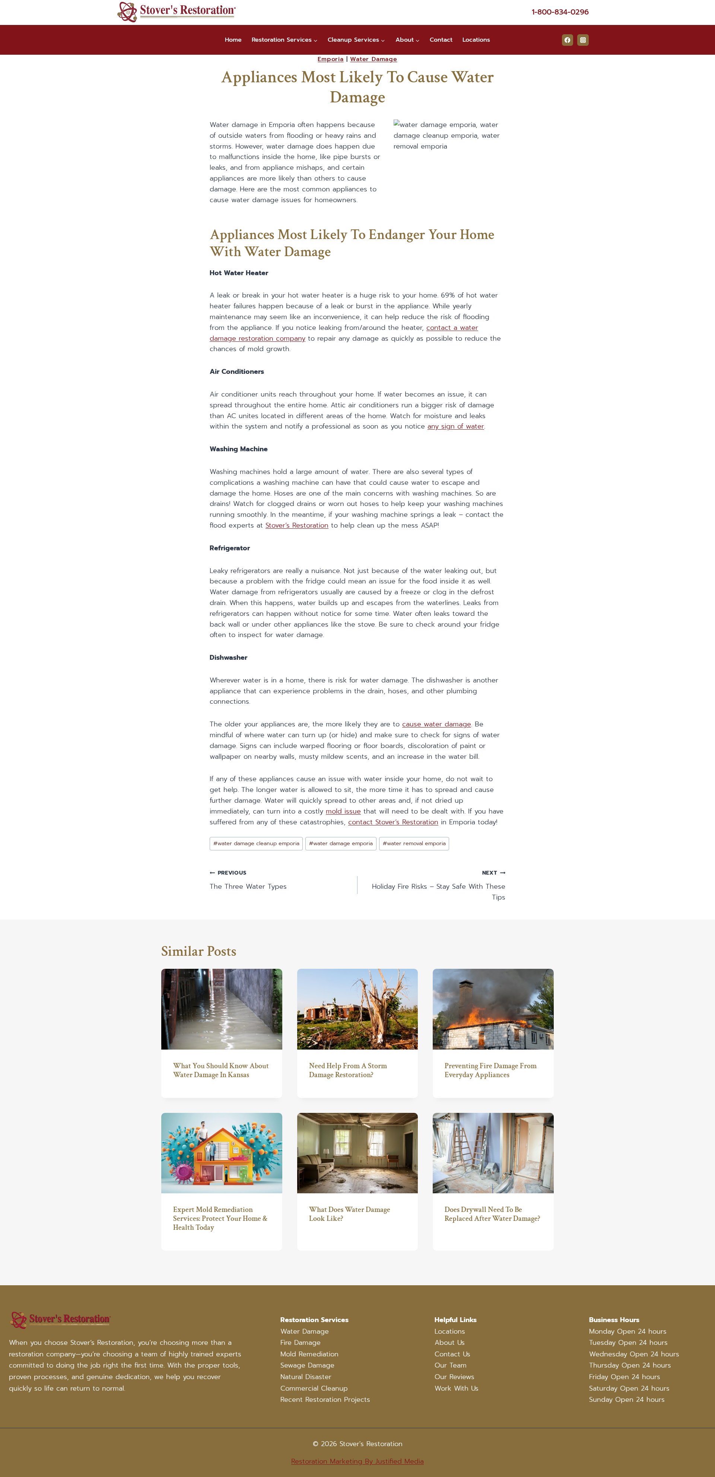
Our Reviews (454, 1377)
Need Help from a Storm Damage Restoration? (348, 1070)
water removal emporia (414, 843)
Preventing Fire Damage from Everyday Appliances (491, 1070)
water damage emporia (341, 843)
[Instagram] (583, 40)
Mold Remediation (309, 1354)
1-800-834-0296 (560, 11)
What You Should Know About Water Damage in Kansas (221, 1070)
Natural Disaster (305, 1377)
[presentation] (221, 1009)
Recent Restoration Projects (325, 1399)
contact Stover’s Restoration (393, 822)
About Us (450, 1342)
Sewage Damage (307, 1365)
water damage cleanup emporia (256, 843)
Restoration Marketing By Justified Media (357, 1461)
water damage (373, 59)
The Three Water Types (248, 880)
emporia (331, 59)
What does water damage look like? (349, 1214)
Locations (476, 39)
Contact (441, 39)
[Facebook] (567, 40)
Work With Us (457, 1388)
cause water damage (436, 724)
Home (233, 39)
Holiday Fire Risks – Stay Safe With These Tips (438, 886)
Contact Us (452, 1354)
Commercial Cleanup (314, 1388)
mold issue (343, 811)
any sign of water (456, 426)
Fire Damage (300, 1342)
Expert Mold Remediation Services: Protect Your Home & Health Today (220, 1218)
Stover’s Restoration (297, 525)
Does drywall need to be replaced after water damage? (492, 1214)
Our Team (451, 1365)
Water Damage (304, 1331)
